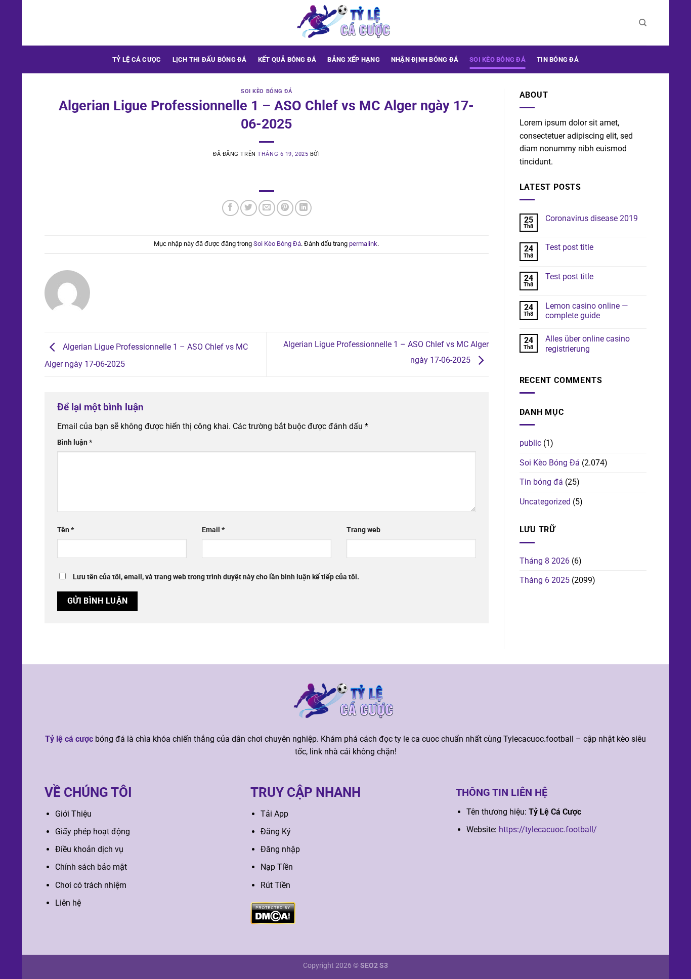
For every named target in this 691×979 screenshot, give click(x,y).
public (530, 443)
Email (213, 530)
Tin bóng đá (558, 59)
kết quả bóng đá (287, 59)
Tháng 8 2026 (545, 561)
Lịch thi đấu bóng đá (209, 59)
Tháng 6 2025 (545, 580)
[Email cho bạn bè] (266, 208)
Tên (65, 530)
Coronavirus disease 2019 (591, 218)
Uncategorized (545, 501)
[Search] (642, 22)
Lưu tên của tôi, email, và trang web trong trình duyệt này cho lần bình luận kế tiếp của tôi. (216, 577)
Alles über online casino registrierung (587, 343)
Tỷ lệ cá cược (136, 59)
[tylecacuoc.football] (345, 23)
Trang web (363, 530)
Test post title (569, 247)
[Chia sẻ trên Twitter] (248, 208)
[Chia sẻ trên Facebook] (230, 208)
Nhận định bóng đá (424, 59)
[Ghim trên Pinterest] (285, 208)
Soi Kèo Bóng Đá (497, 59)
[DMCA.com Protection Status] (272, 912)
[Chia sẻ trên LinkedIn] (303, 208)
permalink (363, 243)
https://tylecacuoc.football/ (548, 829)
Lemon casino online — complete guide (586, 310)
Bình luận (74, 442)
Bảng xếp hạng (353, 59)
